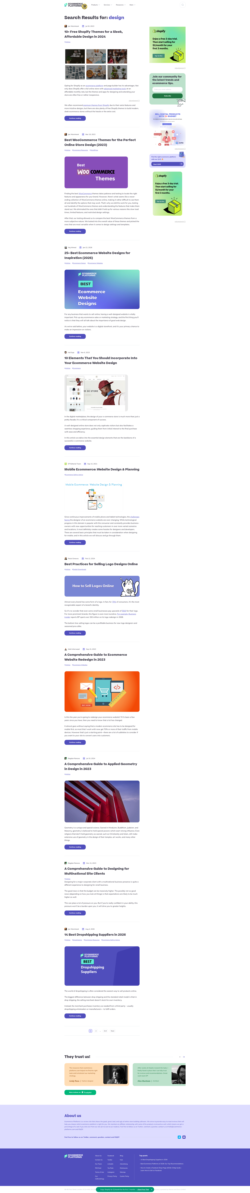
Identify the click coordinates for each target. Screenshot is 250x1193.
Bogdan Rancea (74, 758)
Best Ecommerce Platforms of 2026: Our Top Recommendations (162, 1164)
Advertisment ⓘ (134, 101)
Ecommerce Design (79, 263)
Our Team (98, 1164)
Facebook (111, 1156)
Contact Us (98, 1160)
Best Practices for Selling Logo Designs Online (101, 564)
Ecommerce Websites (95, 263)
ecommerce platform (94, 85)
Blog (121, 1156)
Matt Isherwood (74, 649)
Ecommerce (77, 368)
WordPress (94, 150)
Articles (67, 42)
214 (105, 1031)
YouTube (110, 1168)
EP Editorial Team (74, 464)
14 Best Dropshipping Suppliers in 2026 (95, 935)
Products (94, 5)
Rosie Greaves (73, 558)
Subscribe (167, 96)
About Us (98, 1156)
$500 (124, 611)
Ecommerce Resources (80, 150)
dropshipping (77, 940)
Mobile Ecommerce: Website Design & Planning (101, 469)
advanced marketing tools (115, 88)
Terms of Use (99, 1172)
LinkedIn (110, 1164)
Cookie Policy (124, 1176)
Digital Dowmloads (79, 569)
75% (114, 602)
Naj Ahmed (72, 247)
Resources (120, 5)
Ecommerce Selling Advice (74, 475)
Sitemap (122, 1172)
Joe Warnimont (73, 26)
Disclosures (124, 1168)
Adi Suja (71, 352)
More (131, 5)
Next (112, 1031)
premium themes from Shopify (96, 105)
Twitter (110, 1160)
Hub (121, 1160)
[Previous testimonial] (180, 1057)
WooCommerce (85, 193)
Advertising (124, 1164)
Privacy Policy (112, 1176)
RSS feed (98, 1168)
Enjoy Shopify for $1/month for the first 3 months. (124, 1189)
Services (107, 5)
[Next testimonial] (184, 1057)
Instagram (111, 1172)
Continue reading (77, 119)
